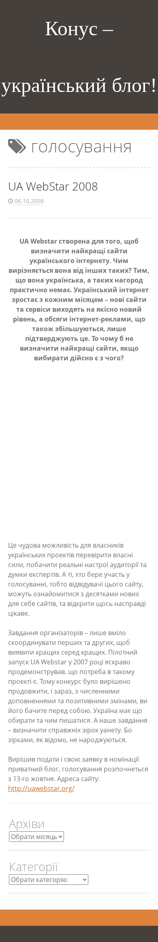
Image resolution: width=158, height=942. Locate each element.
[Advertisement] (79, 452)
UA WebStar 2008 (53, 186)
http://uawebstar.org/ (41, 788)
